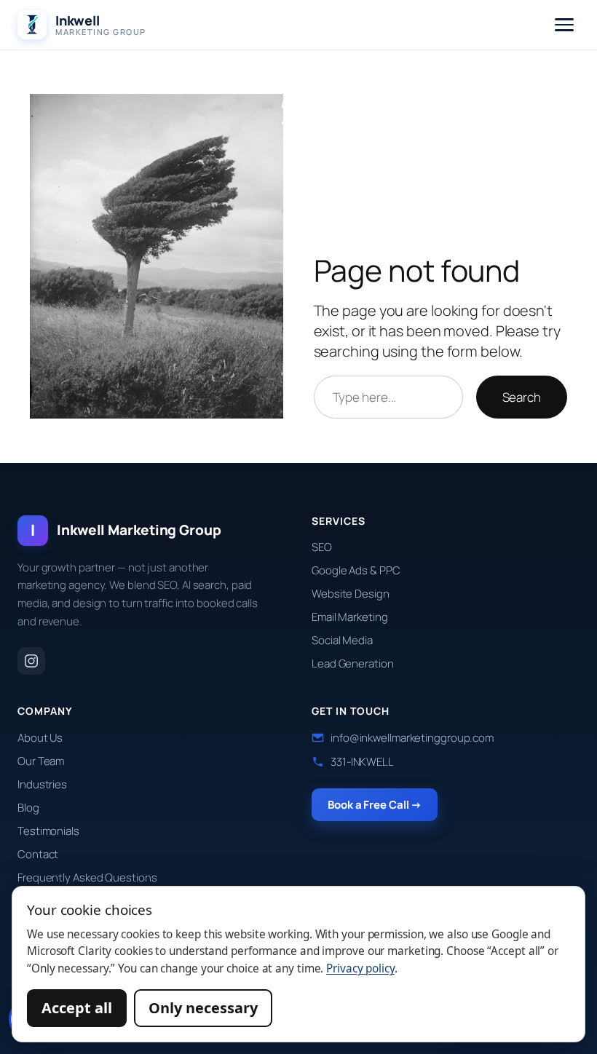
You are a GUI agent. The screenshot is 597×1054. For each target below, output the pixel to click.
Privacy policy (360, 968)
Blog (28, 807)
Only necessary (203, 1008)
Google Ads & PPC (356, 570)
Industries (42, 784)
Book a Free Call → (375, 804)
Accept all (76, 1008)
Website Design (351, 593)
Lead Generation (353, 663)
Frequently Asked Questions (87, 877)
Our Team (40, 761)
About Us (40, 737)
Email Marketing (350, 617)
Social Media (342, 640)
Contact (37, 854)
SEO (322, 547)
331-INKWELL (362, 761)
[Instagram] (31, 661)
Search (521, 397)
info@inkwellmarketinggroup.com (412, 737)
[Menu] (564, 24)
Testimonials (48, 831)
